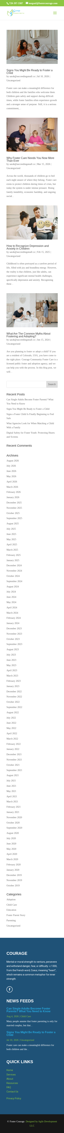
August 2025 (12, 523)
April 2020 (11, 854)
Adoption (11, 899)
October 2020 (13, 822)
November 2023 (14, 634)
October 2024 (13, 576)
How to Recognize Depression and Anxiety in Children (27, 247)
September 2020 (14, 828)
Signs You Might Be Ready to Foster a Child (29, 71)
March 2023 (12, 675)
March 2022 (12, 738)
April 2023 (11, 670)
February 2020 (13, 864)
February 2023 (13, 681)
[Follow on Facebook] (9, 989)
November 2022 (14, 696)
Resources (12, 1083)
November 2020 (14, 817)
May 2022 (11, 728)
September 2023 (14, 644)
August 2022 (12, 712)
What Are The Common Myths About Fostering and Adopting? (28, 335)
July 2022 (11, 717)
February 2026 (13, 492)
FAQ (8, 1087)
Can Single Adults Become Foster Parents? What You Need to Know (28, 1010)
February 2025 (13, 555)
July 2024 (11, 591)
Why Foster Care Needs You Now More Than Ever (30, 159)
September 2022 (14, 707)
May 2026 (11, 476)
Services (11, 1074)
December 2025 (14, 502)
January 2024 (12, 623)
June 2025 (11, 534)
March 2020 (12, 859)
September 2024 (14, 581)
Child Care (11, 905)
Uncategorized (13, 80)
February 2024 (13, 618)
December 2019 (14, 875)
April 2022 (11, 733)
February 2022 (13, 744)
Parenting (11, 920)
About (9, 1078)
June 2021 (11, 786)
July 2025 (11, 529)
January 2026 (12, 497)
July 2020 (11, 838)
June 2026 (11, 471)
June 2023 (11, 660)
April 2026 (11, 481)
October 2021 (13, 765)
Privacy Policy (13, 1098)
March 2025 (12, 550)
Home (9, 1070)
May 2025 (11, 539)
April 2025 (11, 544)
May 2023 (11, 665)
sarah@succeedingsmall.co (22, 76)
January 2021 (12, 812)
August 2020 (12, 833)
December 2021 (14, 754)
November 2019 (14, 880)
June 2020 (11, 843)
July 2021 (11, 780)
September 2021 (14, 770)
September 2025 (14, 518)
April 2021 (11, 796)
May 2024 (11, 602)
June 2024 (11, 597)
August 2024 (12, 586)
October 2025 (13, 513)
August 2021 (12, 775)
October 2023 (13, 639)
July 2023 (11, 654)
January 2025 (12, 560)
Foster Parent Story (15, 915)
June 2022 (11, 723)
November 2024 (14, 570)
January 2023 (12, 686)
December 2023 (14, 628)
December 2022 (14, 691)
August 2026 (12, 460)
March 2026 (12, 487)
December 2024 (14, 565)
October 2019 (13, 885)
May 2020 (11, 849)
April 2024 (11, 607)
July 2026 (11, 466)
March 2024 (12, 613)
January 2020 (12, 870)
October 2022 (13, 702)
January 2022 (12, 749)
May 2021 (11, 791)
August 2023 (12, 649)
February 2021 (13, 807)
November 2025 (14, 508)
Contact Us (12, 1091)
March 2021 (12, 801)
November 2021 (14, 759)
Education (11, 910)
